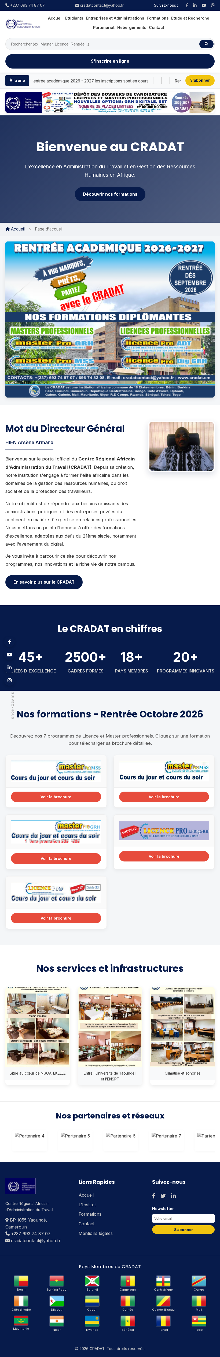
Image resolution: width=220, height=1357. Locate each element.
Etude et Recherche (190, 18)
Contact (156, 27)
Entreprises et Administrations (115, 18)
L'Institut (87, 1204)
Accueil (55, 18)
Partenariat (104, 27)
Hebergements (131, 27)
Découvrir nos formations (110, 194)
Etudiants (74, 18)
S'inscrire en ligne (110, 61)
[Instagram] (213, 5)
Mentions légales (96, 1233)
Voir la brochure (56, 797)
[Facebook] (187, 5)
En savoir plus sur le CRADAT (44, 582)
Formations (157, 18)
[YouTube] (204, 5)
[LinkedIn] (195, 5)
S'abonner (200, 80)
